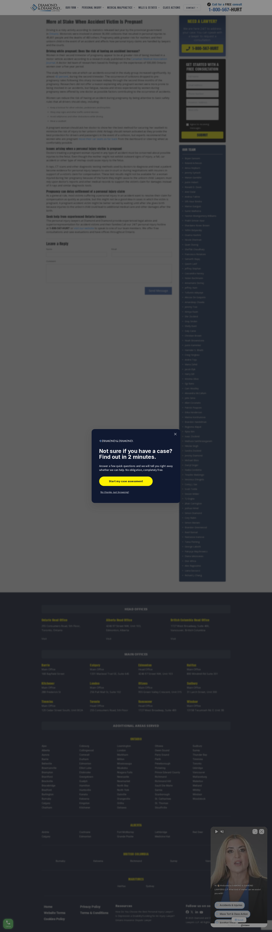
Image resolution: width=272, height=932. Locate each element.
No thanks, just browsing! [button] (114, 492)
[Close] (175, 434)
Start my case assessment (126, 481)
